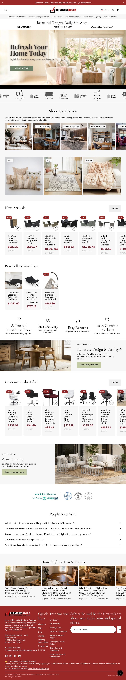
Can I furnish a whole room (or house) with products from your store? (43, 545)
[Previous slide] (2, 2)
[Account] (113, 10)
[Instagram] (10, 655)
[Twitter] (15, 655)
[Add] (18, 228)
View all (115, 208)
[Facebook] (6, 655)
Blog (40, 632)
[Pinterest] (19, 655)
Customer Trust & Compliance (57, 655)
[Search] (5, 10)
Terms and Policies (114, 676)
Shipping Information (43, 640)
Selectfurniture (23, 674)
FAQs (40, 628)
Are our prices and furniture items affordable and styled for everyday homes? (48, 534)
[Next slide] (123, 2)
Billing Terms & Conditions (56, 649)
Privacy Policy (55, 627)
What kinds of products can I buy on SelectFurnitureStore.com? (39, 523)
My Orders (54, 620)
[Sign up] (120, 629)
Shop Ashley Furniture (89, 365)
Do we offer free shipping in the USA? (25, 539)
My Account (55, 624)
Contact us (43, 646)
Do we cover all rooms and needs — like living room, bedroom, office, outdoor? (48, 528)
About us (42, 624)
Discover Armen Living (14, 472)
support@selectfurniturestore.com (22, 650)
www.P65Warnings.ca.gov (38, 668)
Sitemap (41, 650)
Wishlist (41, 636)
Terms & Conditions (58, 631)
